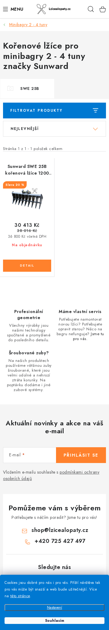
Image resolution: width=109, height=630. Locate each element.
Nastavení (54, 607)
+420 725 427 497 (60, 541)
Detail (27, 266)
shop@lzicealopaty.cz (59, 530)
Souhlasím (54, 620)
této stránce (20, 596)
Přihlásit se (81, 455)
